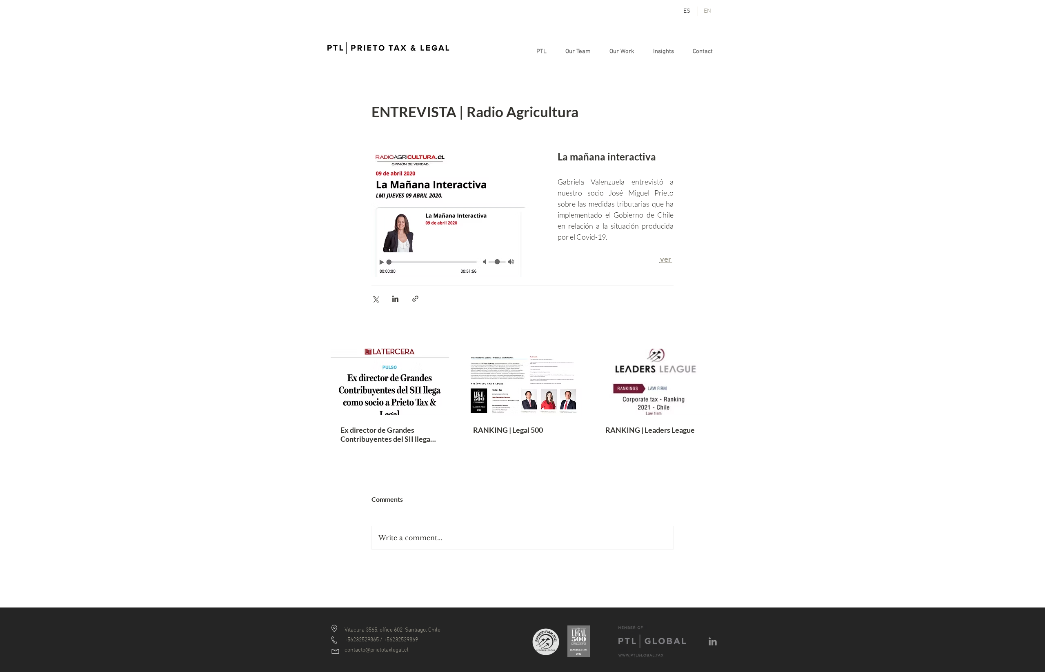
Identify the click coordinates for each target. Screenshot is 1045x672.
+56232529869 (401, 639)
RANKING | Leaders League (650, 429)
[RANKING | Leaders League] (655, 382)
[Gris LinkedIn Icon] (712, 641)
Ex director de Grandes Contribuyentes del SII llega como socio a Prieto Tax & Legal (385, 434)
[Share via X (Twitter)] (375, 299)
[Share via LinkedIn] (395, 299)
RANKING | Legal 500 (508, 429)
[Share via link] (415, 299)
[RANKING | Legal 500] (522, 382)
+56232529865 (362, 639)
